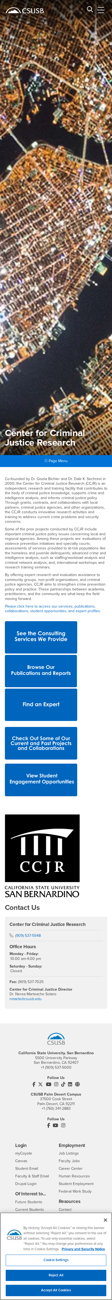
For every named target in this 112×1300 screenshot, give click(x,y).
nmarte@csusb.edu (26, 999)
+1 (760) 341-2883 (56, 1108)
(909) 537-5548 (28, 935)
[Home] (25, 10)
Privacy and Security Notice (83, 1249)
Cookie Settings (56, 1260)
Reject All (56, 1275)
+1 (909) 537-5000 (56, 1067)
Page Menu (58, 461)
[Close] (105, 1220)
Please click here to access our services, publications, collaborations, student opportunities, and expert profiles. (53, 609)
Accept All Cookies (56, 1290)
